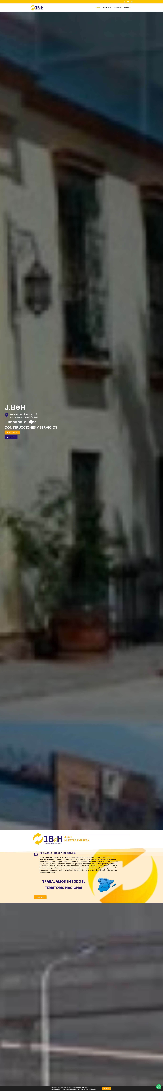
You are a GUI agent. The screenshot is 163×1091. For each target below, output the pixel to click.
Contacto (127, 7)
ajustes (94, 1089)
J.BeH (98, 7)
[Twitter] (131, 2)
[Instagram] (124, 2)
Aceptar (106, 1088)
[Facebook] (128, 2)
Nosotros (117, 7)
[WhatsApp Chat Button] (158, 1086)
